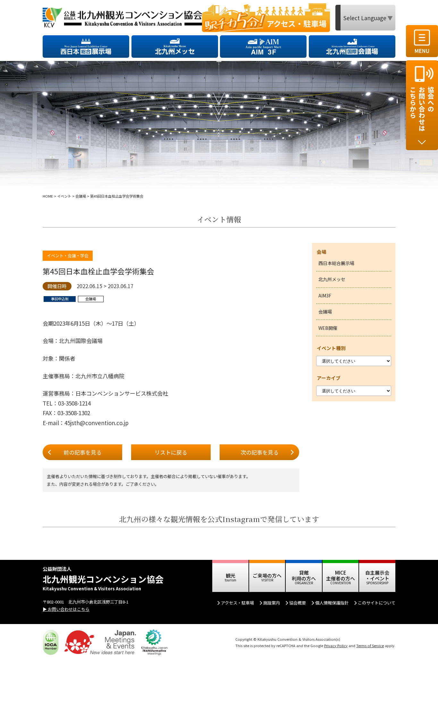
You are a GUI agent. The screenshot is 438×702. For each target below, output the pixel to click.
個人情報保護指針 (332, 603)
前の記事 (82, 452)
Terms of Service (370, 645)
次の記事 (259, 452)
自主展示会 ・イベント (377, 575)
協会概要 (297, 603)
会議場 (325, 311)
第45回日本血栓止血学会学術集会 (98, 271)
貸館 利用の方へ (304, 575)
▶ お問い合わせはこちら (66, 609)
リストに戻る (171, 452)
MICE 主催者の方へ (340, 575)
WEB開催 (327, 328)
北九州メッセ (331, 279)
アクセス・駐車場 (237, 603)
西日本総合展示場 (336, 263)
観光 (230, 575)
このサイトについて (376, 603)
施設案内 (271, 603)
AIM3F (324, 295)
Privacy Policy (336, 645)
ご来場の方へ (267, 575)
